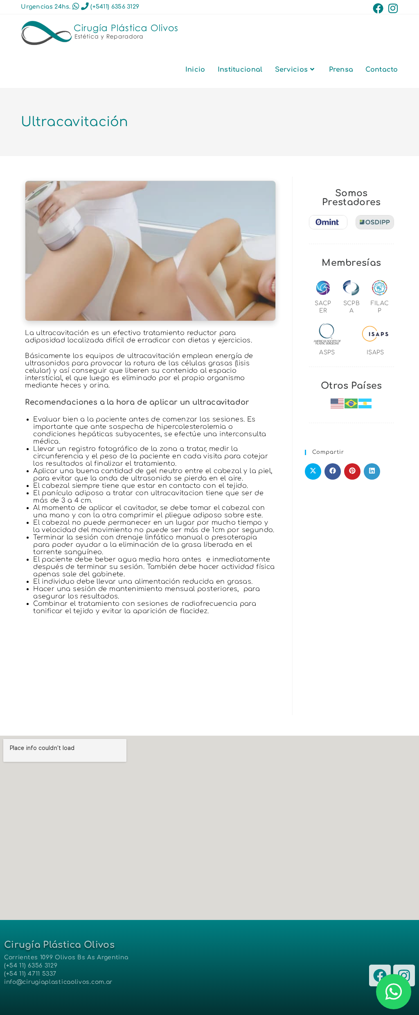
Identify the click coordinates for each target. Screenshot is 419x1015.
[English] (338, 403)
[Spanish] (365, 403)
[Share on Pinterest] (352, 471)
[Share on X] (313, 471)
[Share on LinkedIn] (372, 471)
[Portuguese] (351, 403)
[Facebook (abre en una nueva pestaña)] (378, 8)
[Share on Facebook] (332, 471)
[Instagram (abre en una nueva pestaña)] (392, 8)
